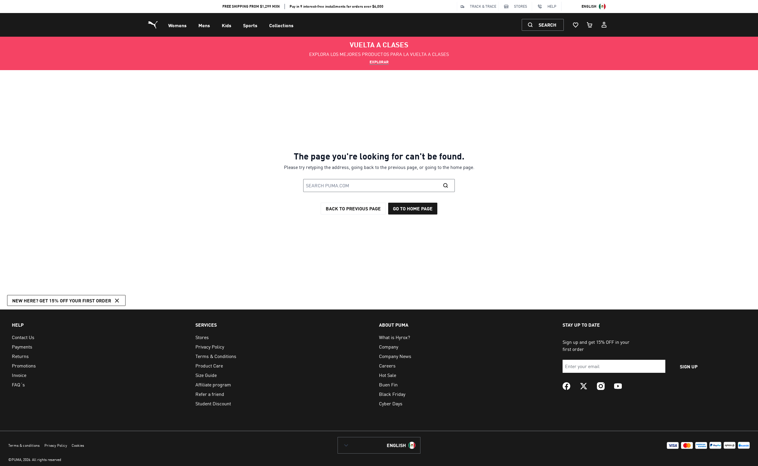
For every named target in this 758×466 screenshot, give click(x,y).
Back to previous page (353, 208)
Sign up (689, 366)
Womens (177, 25)
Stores (520, 6)
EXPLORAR (379, 61)
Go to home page (413, 208)
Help (551, 6)
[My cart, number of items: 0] (590, 25)
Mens (204, 25)
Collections (281, 25)
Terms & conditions (24, 445)
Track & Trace (483, 6)
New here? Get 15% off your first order (61, 300)
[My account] (604, 25)
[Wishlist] (576, 25)
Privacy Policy (55, 445)
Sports (250, 25)
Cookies (78, 445)
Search (547, 25)
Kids (226, 25)
